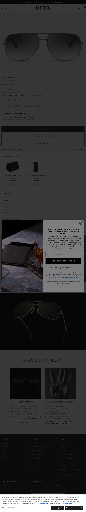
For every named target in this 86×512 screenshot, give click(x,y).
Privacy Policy (44, 503)
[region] (43, 503)
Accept (57, 508)
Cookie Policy (67, 503)
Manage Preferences (9, 508)
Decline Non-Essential (74, 508)
